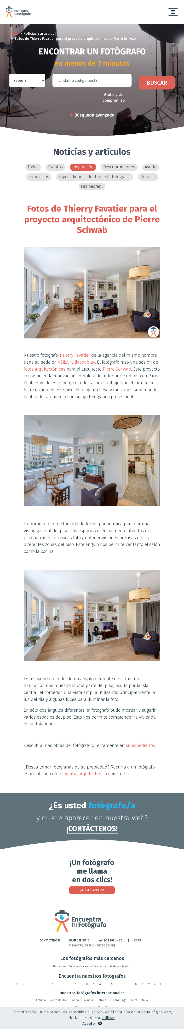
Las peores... (92, 186)
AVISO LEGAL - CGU (111, 940)
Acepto (88, 1023)
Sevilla (74, 966)
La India (88, 1000)
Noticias (148, 176)
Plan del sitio (79, 940)
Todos (33, 167)
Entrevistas (39, 176)
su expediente (140, 745)
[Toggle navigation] (173, 12)
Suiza (134, 1000)
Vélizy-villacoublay (76, 362)
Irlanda (74, 1000)
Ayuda (150, 167)
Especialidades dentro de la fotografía (95, 176)
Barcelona (61, 966)
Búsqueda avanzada (93, 115)
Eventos (55, 167)
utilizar (108, 1018)
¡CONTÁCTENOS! (92, 828)
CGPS (137, 940)
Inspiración (83, 167)
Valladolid (101, 966)
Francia (41, 1000)
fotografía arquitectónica (82, 773)
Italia (144, 1000)
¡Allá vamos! (92, 890)
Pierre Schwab (117, 369)
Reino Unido (58, 1000)
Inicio (13, 34)
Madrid (126, 966)
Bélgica (101, 1000)
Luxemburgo (118, 1000)
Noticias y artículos (38, 34)
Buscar (157, 82)
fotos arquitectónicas (44, 369)
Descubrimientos (119, 167)
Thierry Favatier (74, 355)
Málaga (115, 966)
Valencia (87, 966)
